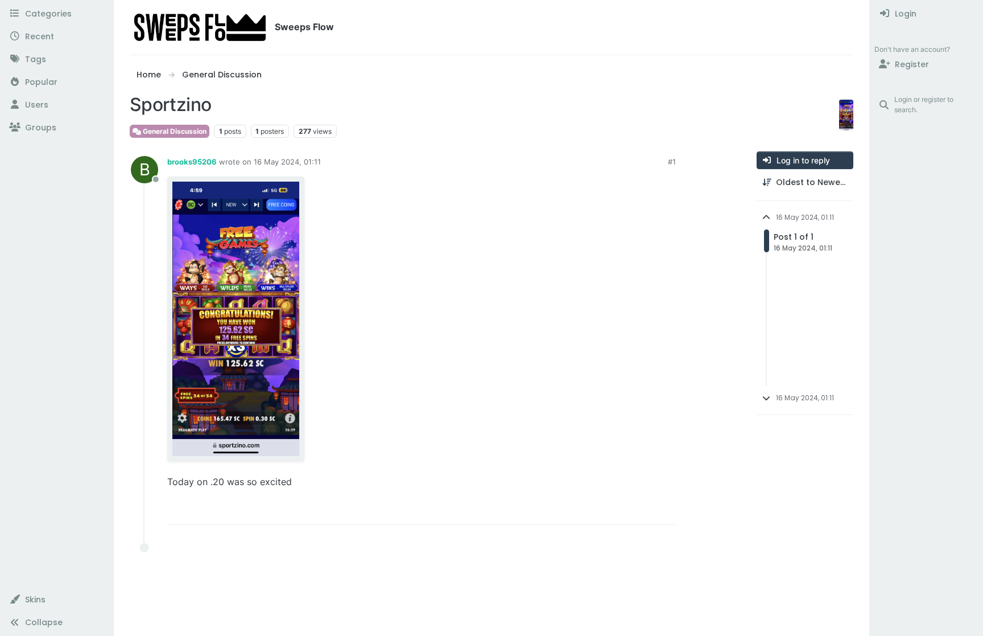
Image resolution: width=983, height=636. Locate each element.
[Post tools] (666, 511)
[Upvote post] (604, 511)
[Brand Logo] (200, 27)
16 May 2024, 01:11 (287, 161)
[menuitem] (926, 14)
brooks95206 (192, 161)
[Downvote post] (643, 511)
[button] (57, 599)
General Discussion (173, 131)
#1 (672, 161)
